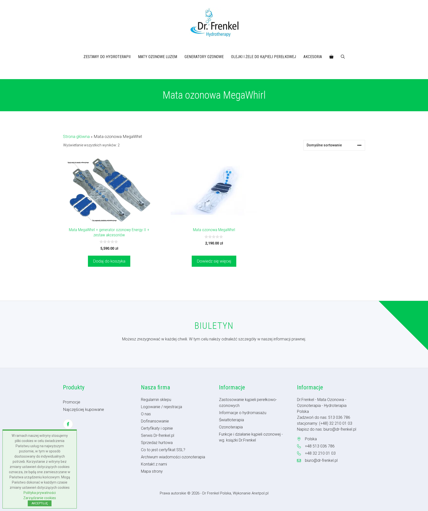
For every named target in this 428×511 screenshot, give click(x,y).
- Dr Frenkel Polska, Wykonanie (226, 493)
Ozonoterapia (231, 427)
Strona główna (76, 136)
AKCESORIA (312, 56)
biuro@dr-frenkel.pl (339, 429)
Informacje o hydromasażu (242, 412)
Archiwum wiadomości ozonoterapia (173, 457)
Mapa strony (152, 471)
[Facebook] (68, 424)
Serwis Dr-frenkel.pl (157, 435)
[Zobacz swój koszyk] (331, 57)
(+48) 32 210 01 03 (335, 423)
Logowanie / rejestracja (161, 406)
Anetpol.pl (260, 493)
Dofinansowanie (155, 421)
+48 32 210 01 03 (320, 453)
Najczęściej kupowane (83, 409)
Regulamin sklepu (156, 399)
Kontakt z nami (154, 464)
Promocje (71, 402)
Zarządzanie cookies (39, 498)
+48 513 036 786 (320, 446)
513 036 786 (339, 417)
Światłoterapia (231, 420)
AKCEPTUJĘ (39, 503)
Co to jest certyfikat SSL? (163, 449)
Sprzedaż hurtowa (157, 442)
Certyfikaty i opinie (157, 428)
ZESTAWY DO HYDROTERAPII (107, 56)
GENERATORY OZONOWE (204, 56)
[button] (342, 57)
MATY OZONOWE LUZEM (157, 56)
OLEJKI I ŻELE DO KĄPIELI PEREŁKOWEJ (263, 56)
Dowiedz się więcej (214, 261)
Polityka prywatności (40, 493)
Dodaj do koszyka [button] (109, 261)
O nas (146, 414)
